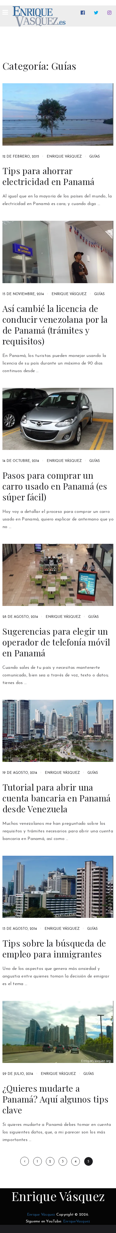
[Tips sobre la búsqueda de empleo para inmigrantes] (58, 887)
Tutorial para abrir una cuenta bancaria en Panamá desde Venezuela (56, 798)
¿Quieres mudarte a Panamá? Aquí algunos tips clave (55, 1099)
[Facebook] (84, 12)
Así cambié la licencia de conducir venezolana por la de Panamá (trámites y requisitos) (55, 324)
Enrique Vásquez (64, 156)
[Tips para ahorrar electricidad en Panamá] (58, 114)
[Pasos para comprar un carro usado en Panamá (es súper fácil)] (58, 419)
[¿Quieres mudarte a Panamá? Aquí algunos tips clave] (58, 1032)
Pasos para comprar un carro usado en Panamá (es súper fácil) (54, 486)
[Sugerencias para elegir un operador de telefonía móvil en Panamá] (58, 575)
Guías (94, 156)
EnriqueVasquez (76, 1221)
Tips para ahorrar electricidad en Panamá (48, 176)
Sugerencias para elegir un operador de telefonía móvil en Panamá (56, 642)
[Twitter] (97, 12)
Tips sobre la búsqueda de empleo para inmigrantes (54, 948)
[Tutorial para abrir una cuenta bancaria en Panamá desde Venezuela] (58, 731)
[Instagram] (110, 12)
